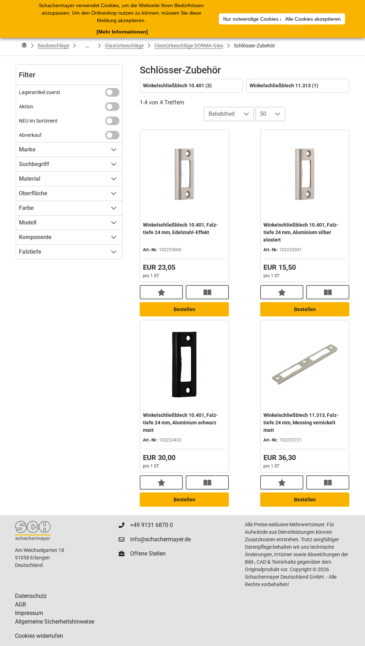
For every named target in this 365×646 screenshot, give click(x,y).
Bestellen (184, 309)
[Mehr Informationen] (122, 32)
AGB (20, 604)
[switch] (112, 92)
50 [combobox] (263, 113)
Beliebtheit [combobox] (222, 113)
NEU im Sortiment (38, 121)
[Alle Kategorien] (24, 45)
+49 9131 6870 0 (151, 525)
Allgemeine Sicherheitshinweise (54, 621)
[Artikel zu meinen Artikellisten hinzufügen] (161, 292)
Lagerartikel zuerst (39, 92)
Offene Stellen (148, 553)
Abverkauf (30, 135)
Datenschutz (31, 596)
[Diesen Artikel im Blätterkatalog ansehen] (207, 292)
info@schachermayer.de (160, 539)
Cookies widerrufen (39, 635)
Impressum (29, 613)
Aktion (26, 106)
